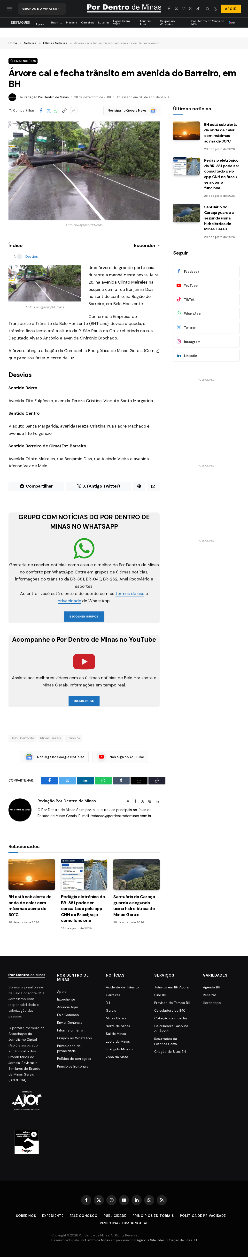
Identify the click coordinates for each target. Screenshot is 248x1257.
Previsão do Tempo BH (172, 1003)
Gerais (111, 1010)
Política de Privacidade (203, 1216)
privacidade (69, 600)
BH (108, 1003)
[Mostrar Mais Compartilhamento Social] (74, 110)
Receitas (210, 995)
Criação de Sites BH (170, 1051)
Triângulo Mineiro (119, 1049)
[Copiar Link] (64, 110)
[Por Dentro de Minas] (124, 8)
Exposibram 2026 (121, 22)
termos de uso (130, 593)
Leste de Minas (118, 1041)
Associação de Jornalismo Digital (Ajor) (22, 1039)
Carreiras (87, 22)
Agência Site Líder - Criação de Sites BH (167, 1240)
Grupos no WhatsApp (167, 22)
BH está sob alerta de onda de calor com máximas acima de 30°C (30, 905)
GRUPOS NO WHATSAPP (42, 9)
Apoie (61, 991)
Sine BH (160, 995)
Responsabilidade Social (124, 1223)
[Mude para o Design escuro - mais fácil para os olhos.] (215, 9)
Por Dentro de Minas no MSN (207, 22)
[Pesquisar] (207, 8)
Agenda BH (211, 987)
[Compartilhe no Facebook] (41, 110)
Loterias (103, 22)
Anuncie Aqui (145, 22)
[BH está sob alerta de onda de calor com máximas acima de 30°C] (31, 874)
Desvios (31, 256)
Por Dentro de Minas (95, 1240)
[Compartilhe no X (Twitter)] (48, 110)
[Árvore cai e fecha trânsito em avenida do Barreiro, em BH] (84, 170)
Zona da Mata (117, 1057)
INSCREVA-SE (84, 701)
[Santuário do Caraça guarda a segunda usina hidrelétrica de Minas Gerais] (136, 874)
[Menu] (9, 8)
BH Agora (40, 22)
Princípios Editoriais (72, 1066)
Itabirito (56, 22)
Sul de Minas (116, 1033)
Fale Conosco (68, 1015)
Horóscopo (212, 1003)
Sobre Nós (26, 1216)
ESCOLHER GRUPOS (84, 616)
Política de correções (74, 1058)
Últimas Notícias (23, 61)
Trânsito (73, 738)
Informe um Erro (70, 1030)
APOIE (230, 9)
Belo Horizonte (22, 738)
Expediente (66, 999)
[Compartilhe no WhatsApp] (56, 110)
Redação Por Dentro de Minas (46, 97)
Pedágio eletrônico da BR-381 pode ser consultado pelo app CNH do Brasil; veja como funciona (83, 908)
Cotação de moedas (170, 1018)
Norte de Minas (118, 1026)
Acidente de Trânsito (122, 987)
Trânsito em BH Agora (171, 987)
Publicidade (115, 1216)
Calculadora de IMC (170, 1010)
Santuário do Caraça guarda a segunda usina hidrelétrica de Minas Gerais (134, 905)
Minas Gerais (50, 738)
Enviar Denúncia (69, 1022)
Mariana (71, 22)
